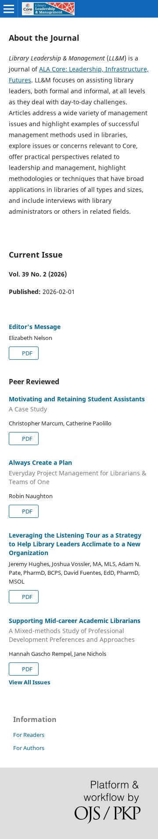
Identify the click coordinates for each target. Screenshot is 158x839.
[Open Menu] (9, 9)
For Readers (28, 735)
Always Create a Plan (77, 472)
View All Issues (29, 682)
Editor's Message (35, 326)
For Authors (28, 748)
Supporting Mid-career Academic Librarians (74, 630)
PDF (26, 353)
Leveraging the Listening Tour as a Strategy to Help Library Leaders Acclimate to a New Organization (75, 544)
